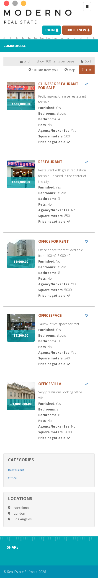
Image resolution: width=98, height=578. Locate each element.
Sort (87, 61)
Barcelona (21, 508)
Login (50, 30)
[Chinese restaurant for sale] (49, 117)
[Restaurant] (49, 196)
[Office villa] (49, 415)
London (19, 513)
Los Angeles (23, 519)
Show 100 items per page (55, 61)
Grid (26, 61)
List (88, 70)
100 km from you (44, 70)
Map (71, 70)
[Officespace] (49, 344)
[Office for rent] (49, 273)
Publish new (75, 30)
